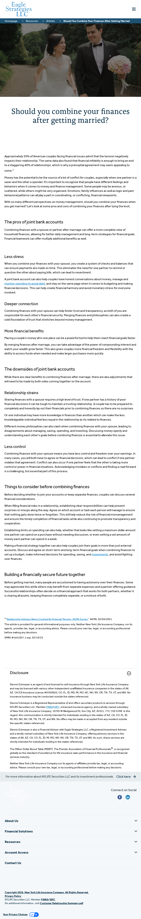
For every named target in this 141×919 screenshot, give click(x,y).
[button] (129, 673)
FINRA (49, 707)
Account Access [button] (16, 852)
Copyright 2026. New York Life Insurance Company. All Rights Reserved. (47, 892)
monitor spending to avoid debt (24, 283)
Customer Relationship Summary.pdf (61, 903)
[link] (70, 675)
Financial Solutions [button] (19, 831)
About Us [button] (11, 821)
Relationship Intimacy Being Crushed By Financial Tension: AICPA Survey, (47, 619)
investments (100, 554)
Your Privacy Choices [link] (15, 914)
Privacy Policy (13, 896)
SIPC (56, 707)
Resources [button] (12, 842)
